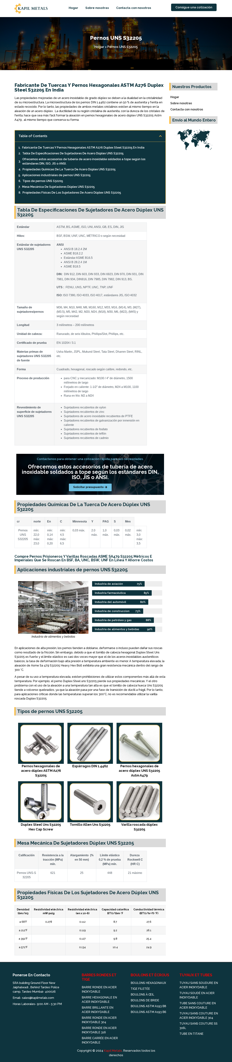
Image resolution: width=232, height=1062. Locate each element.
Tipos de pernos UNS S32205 (42, 181)
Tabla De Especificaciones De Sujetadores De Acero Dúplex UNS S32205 (72, 153)
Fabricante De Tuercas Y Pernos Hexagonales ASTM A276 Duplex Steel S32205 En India (83, 147)
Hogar (73, 8)
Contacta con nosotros (133, 8)
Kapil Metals (113, 1050)
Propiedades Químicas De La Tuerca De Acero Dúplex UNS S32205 (68, 169)
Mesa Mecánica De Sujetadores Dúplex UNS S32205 (58, 187)
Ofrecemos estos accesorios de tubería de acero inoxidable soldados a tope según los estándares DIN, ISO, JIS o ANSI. (83, 161)
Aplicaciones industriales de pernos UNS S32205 (56, 175)
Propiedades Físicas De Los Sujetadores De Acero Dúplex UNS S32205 (71, 192)
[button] (160, 136)
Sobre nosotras (97, 8)
